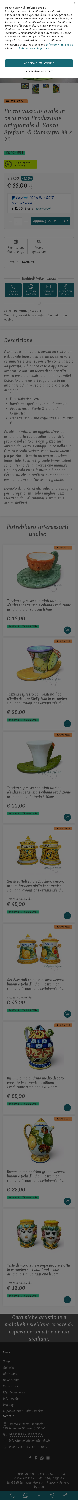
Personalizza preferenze (39, 71)
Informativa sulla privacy (34, 48)
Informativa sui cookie (59, 44)
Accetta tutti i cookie (39, 63)
